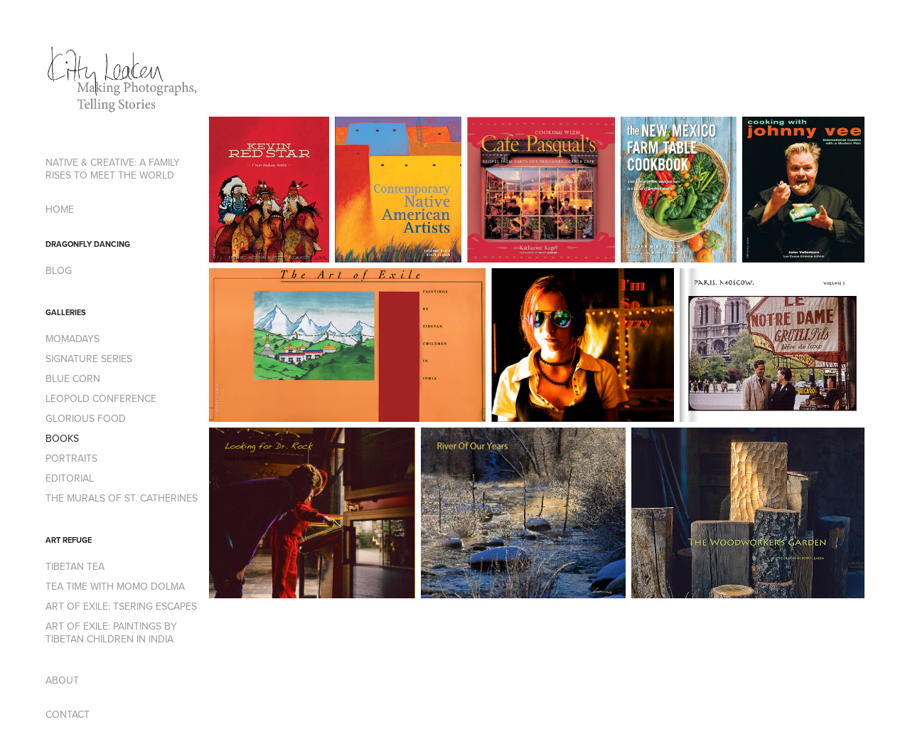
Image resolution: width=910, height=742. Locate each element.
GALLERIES (66, 312)
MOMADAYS (73, 339)
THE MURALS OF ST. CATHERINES (122, 498)
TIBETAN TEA (75, 566)
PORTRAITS (71, 458)
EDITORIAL (70, 478)
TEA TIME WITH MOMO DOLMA (115, 586)
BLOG (59, 270)
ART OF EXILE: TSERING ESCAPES (121, 606)
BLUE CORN (73, 378)
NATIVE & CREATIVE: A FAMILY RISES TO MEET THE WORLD (113, 168)
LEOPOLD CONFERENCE (101, 398)
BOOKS (62, 438)
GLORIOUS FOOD (86, 418)
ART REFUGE (69, 540)
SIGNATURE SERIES (89, 358)
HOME (60, 209)
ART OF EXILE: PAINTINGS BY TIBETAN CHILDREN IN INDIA (111, 632)
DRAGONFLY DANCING (88, 244)
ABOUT (62, 680)
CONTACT (68, 714)
